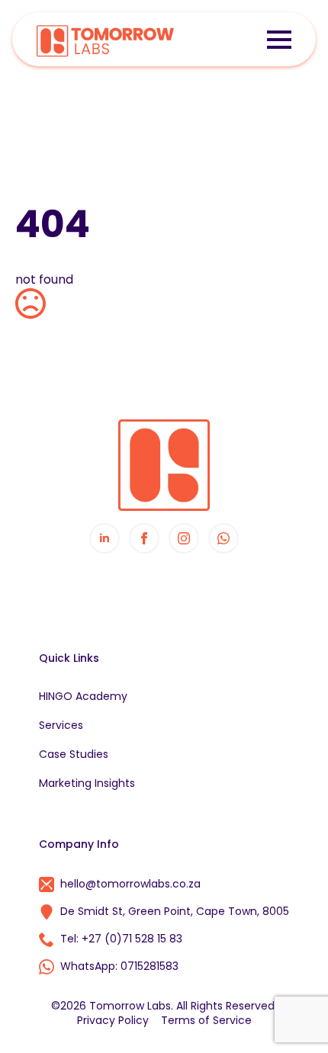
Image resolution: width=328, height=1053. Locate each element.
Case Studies (73, 754)
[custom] (223, 538)
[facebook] (144, 538)
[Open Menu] (279, 39)
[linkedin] (104, 538)
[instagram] (184, 538)
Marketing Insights (87, 783)
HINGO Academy (83, 696)
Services (61, 725)
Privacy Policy (113, 1020)
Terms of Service (206, 1020)
